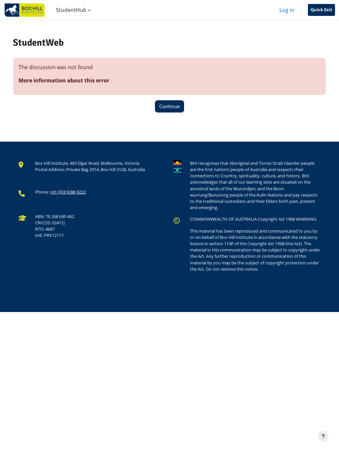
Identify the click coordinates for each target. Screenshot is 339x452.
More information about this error (64, 80)
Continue (169, 106)
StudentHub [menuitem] (71, 10)
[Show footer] (323, 436)
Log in (286, 10)
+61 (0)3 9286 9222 (68, 192)
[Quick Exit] (321, 10)
